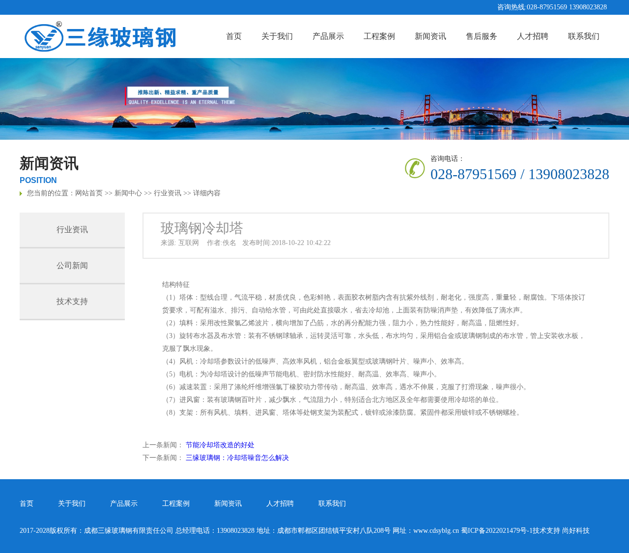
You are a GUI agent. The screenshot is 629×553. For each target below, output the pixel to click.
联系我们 (584, 36)
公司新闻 (72, 265)
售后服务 (481, 36)
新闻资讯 (430, 36)
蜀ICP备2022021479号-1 (497, 530)
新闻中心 (128, 193)
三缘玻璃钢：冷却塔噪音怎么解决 (237, 457)
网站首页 (89, 193)
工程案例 (379, 36)
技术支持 (72, 301)
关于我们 (277, 36)
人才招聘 (532, 36)
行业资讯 (167, 193)
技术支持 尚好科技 (561, 530)
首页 (234, 36)
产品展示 (328, 36)
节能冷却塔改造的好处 (220, 445)
